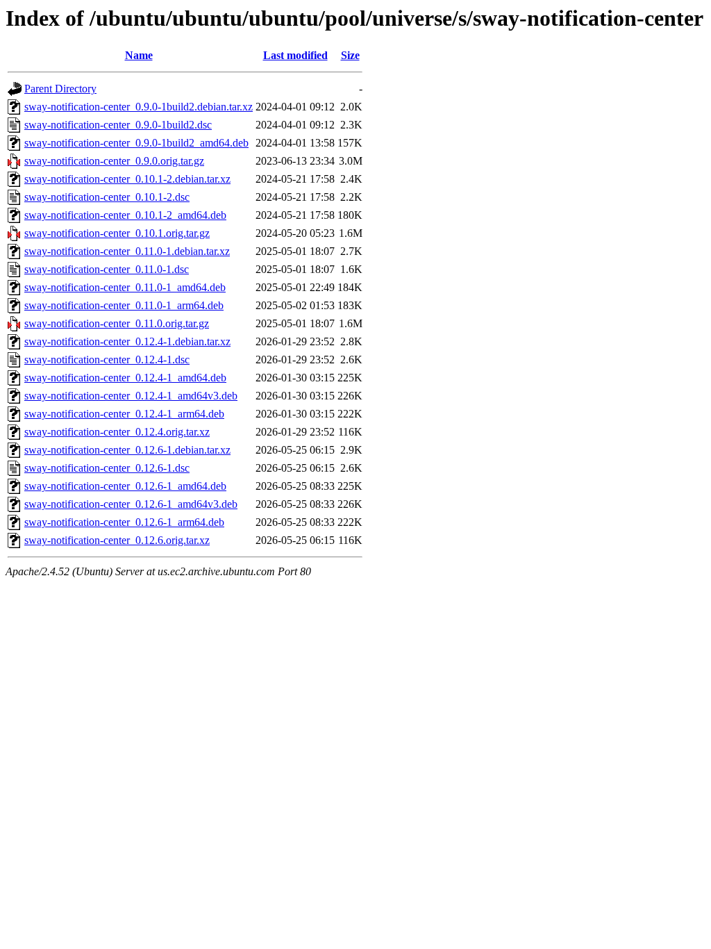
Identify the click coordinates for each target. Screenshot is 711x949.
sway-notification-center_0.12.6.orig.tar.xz (117, 540)
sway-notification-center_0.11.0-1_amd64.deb (125, 287)
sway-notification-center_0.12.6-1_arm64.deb (124, 522)
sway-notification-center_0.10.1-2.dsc (107, 197)
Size (350, 55)
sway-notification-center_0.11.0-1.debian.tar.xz (127, 251)
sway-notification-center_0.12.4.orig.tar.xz (117, 432)
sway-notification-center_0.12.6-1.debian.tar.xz (127, 450)
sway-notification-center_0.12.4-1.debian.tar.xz (127, 341)
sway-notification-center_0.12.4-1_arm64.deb (124, 414)
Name (139, 55)
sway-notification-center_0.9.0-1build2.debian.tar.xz (138, 107)
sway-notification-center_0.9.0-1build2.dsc (118, 125)
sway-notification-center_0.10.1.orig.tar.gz (117, 233)
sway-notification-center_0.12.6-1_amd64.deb (125, 486)
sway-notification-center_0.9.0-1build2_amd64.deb (136, 143)
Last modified (295, 55)
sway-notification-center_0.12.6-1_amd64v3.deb (130, 504)
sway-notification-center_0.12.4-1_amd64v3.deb (130, 396)
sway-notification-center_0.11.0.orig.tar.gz (116, 323)
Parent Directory (60, 88)
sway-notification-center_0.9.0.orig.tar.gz (114, 161)
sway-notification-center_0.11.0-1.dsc (106, 269)
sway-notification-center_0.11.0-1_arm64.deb (124, 305)
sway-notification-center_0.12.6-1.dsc (107, 468)
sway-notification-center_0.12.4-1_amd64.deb (125, 377)
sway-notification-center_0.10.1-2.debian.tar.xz (127, 179)
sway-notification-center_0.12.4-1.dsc (107, 359)
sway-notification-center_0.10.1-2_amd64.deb (125, 215)
